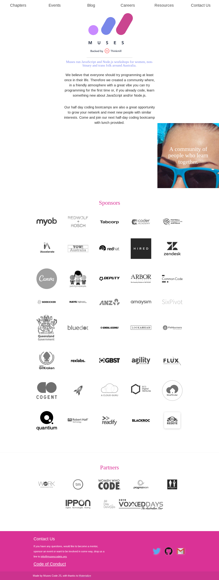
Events (55, 5)
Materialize (85, 575)
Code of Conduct (50, 564)
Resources (164, 5)
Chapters (18, 5)
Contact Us (201, 5)
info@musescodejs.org (54, 556)
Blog (91, 5)
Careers (128, 5)
